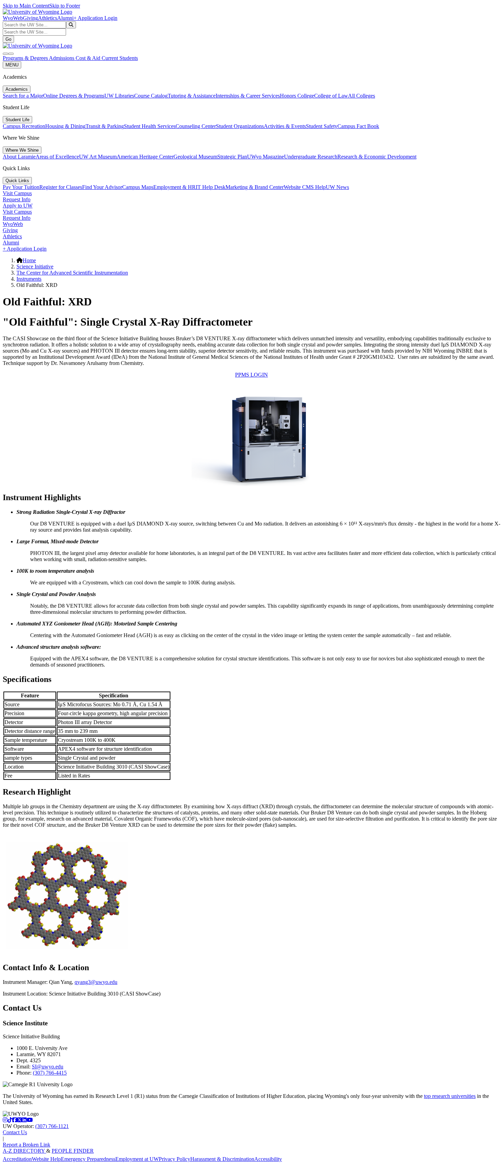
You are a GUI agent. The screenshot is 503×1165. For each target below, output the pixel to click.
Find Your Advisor (102, 187)
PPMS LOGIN (251, 375)
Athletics (47, 18)
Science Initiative (34, 266)
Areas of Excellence (57, 157)
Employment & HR (174, 187)
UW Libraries (119, 96)
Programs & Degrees (26, 58)
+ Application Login (95, 18)
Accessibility (268, 1159)
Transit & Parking (105, 126)
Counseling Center (196, 126)
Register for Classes (60, 187)
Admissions (62, 58)
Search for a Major (23, 96)
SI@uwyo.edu (47, 1066)
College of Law (331, 96)
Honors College (297, 96)
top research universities (450, 1096)
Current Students (120, 58)
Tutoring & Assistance (192, 96)
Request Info (16, 199)
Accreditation (17, 1159)
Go (8, 39)
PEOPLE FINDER (73, 1151)
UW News (337, 187)
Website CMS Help (305, 187)
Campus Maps (137, 187)
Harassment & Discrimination (222, 1159)
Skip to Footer (64, 6)
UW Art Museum (98, 157)
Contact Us (15, 1132)
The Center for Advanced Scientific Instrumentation (72, 273)
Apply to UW (18, 205)
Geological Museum (195, 157)
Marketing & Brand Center (254, 187)
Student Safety (321, 126)
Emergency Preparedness (88, 1159)
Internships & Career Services (248, 96)
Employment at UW (137, 1159)
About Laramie (19, 157)
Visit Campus (17, 193)
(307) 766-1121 (52, 1126)
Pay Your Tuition (21, 187)
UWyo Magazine (265, 157)
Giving (30, 18)
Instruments (28, 279)
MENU (11, 64)
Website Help (46, 1159)
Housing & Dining (65, 126)
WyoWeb (13, 18)
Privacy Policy (174, 1159)
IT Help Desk (210, 187)
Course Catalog (151, 96)
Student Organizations (240, 126)
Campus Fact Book (358, 126)
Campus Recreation (24, 126)
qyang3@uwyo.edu (96, 982)
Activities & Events (285, 126)
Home (29, 260)
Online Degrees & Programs (73, 96)
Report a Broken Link (26, 1145)
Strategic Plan (232, 157)
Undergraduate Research (310, 157)
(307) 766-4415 (50, 1073)
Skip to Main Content (26, 6)
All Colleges (361, 96)
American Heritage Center (145, 157)
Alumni (65, 18)
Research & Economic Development (376, 157)
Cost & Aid (89, 58)
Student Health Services (150, 126)
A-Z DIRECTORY (24, 1151)
